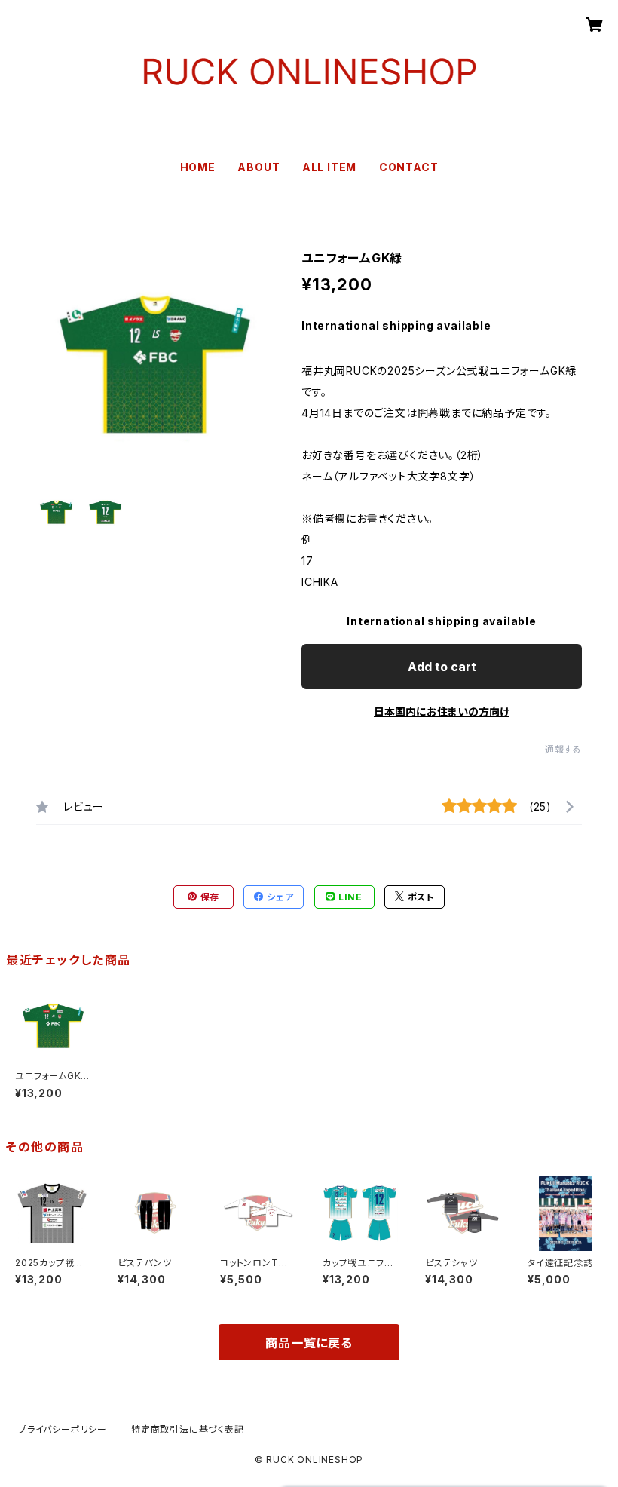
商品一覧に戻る (309, 1343)
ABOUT (258, 167)
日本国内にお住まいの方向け (441, 711)
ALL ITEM (329, 167)
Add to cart (442, 666)
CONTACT (409, 167)
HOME (198, 167)
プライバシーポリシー (62, 1429)
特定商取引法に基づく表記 (187, 1429)
